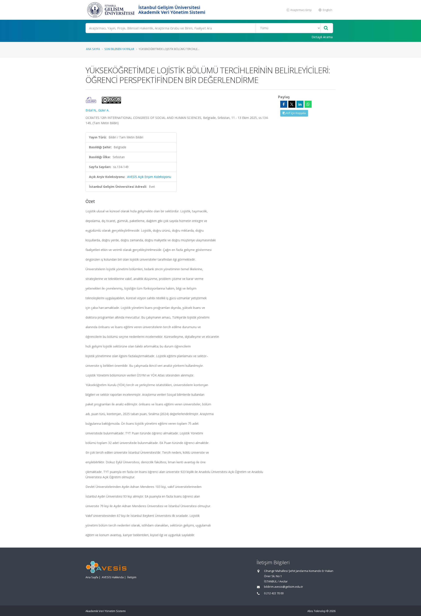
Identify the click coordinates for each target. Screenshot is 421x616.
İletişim (131, 577)
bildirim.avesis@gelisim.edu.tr (283, 587)
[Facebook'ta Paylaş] (283, 104)
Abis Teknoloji (316, 611)
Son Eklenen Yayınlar (119, 49)
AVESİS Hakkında (113, 577)
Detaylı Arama (322, 37)
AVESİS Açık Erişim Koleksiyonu (149, 177)
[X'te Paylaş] (291, 104)
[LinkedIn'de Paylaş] (299, 104)
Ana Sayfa (93, 49)
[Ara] (326, 28)
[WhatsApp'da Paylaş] (308, 104)
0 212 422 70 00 (274, 593)
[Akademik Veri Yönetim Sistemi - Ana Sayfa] (111, 10)
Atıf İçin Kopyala (295, 113)
